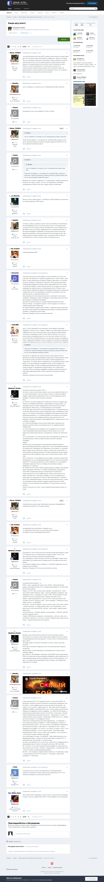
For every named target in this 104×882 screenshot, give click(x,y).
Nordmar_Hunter (14, 388)
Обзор (9, 8)
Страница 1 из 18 (37, 46)
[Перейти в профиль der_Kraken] (15, 254)
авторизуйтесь (62, 825)
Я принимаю (92, 879)
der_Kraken (15, 249)
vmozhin (79, 33)
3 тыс (15, 781)
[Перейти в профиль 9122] (15, 772)
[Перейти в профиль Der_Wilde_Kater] (15, 798)
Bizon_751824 (15, 53)
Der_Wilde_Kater (14, 793)
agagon (15, 220)
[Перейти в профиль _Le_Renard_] (15, 201)
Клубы (16, 12)
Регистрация (92, 3)
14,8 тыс (15, 807)
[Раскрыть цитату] (25, 133)
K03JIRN (15, 325)
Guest (15, 107)
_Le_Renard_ (15, 196)
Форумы (9, 12)
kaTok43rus (80, 37)
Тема (49, 867)
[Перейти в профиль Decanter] (15, 278)
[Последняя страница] (28, 47)
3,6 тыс (15, 339)
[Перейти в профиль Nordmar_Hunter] (15, 394)
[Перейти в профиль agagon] (15, 225)
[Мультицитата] (24, 77)
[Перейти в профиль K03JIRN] (15, 330)
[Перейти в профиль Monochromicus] (87, 38)
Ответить (64, 39)
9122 (15, 767)
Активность (17, 8)
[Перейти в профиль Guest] (15, 113)
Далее (24, 46)
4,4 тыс (15, 97)
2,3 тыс (15, 210)
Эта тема (89, 8)
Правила (61, 12)
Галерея (32, 12)
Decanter (15, 273)
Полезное (26, 8)
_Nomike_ (15, 83)
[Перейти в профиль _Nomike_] (15, 89)
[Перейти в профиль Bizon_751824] (10, 28)
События (54, 12)
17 (15, 287)
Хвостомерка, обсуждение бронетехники (36, 29)
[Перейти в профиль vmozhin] (74, 34)
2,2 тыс (15, 263)
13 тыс (15, 67)
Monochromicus (94, 37)
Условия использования (45, 880)
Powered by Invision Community (52, 873)
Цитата (29, 77)
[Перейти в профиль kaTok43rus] (74, 38)
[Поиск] (96, 8)
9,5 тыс (15, 402)
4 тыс (15, 121)
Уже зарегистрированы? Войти (75, 3)
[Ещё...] (67, 53)
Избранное (24, 12)
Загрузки (40, 12)
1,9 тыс (15, 234)
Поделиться (14, 33)
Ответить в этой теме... (24, 833)
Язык (43, 867)
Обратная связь (57, 867)
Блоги (47, 12)
